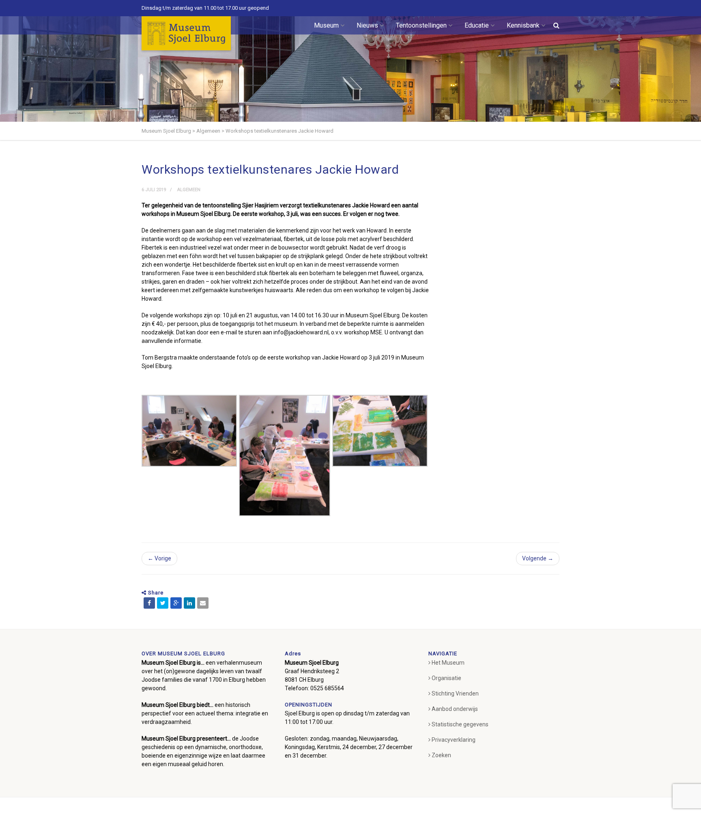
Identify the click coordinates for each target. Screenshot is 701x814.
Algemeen (188, 189)
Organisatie (446, 678)
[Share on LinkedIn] (189, 603)
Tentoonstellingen (421, 25)
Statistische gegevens (460, 724)
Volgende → (537, 558)
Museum (326, 25)
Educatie (476, 25)
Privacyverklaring (453, 739)
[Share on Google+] (176, 603)
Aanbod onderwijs (455, 709)
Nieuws (367, 25)
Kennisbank (523, 25)
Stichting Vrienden (455, 693)
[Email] (203, 603)
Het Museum (448, 662)
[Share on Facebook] (149, 603)
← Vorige (159, 558)
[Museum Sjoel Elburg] (186, 33)
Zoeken (441, 755)
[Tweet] (162, 603)
